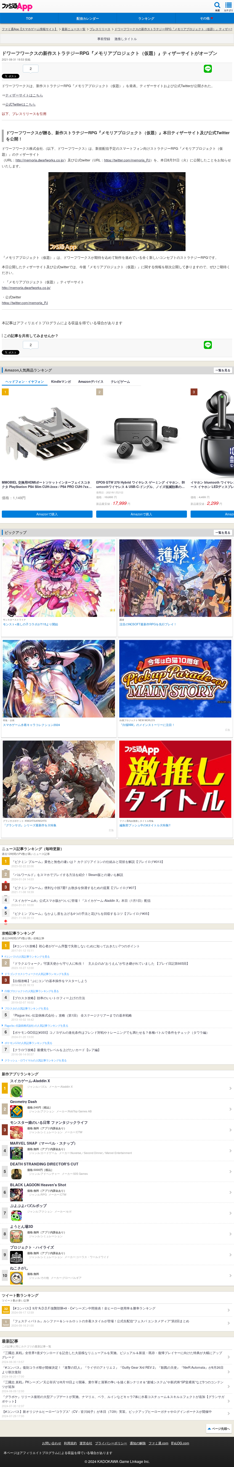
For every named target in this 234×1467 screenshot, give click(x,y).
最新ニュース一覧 (73, 29)
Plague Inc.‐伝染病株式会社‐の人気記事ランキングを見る (36, 1025)
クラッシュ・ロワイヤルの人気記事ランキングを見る (35, 1060)
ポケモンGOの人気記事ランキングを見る (28, 1043)
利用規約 (70, 1443)
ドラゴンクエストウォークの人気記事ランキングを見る (37, 974)
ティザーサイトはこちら (24, 95)
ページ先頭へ (221, 1428)
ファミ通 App (17, 7)
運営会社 (86, 1443)
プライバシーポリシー (111, 1443)
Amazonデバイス (91, 381)
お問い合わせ (51, 1443)
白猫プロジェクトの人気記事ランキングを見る (32, 991)
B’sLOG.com (180, 1443)
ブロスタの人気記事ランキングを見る (26, 1008)
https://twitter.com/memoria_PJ (127, 160)
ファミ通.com (158, 1443)
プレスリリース (100, 29)
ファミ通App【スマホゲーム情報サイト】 (30, 29)
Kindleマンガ (61, 381)
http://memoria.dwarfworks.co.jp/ (40, 160)
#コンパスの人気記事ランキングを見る (27, 956)
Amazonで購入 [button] (47, 514)
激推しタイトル (125, 38)
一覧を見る (222, 370)
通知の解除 (138, 1443)
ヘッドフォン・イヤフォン (24, 381)
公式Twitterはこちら (20, 104)
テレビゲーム (120, 381)
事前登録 (103, 38)
